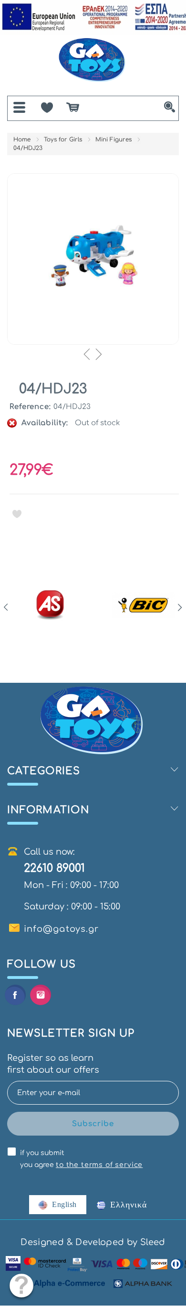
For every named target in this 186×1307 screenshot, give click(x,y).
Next (180, 607)
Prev (6, 607)
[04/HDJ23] (93, 259)
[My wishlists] (47, 105)
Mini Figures (113, 139)
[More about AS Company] (50, 605)
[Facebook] (15, 995)
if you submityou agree (81, 1158)
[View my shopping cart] (78, 106)
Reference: (30, 407)
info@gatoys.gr (61, 929)
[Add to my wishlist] (17, 513)
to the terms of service (99, 1164)
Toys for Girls (63, 139)
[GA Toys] (93, 60)
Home (22, 139)
